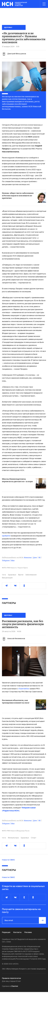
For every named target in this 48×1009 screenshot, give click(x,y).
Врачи (20, 575)
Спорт (33, 838)
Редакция (6, 932)
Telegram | (6, 560)
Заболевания (31, 575)
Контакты (17, 932)
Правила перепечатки (11, 978)
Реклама (28, 932)
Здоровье (12, 575)
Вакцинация (7, 578)
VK (39, 557)
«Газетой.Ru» (23, 689)
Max (13, 560)
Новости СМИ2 (8, 860)
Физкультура (13, 838)
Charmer (14, 986)
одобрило (6, 536)
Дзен (35, 557)
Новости (28, 557)
